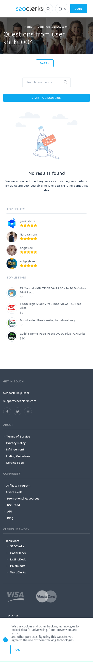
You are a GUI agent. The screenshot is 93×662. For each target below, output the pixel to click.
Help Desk (23, 393)
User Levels (14, 492)
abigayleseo (28, 261)
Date (43, 63)
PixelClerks (17, 566)
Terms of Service (18, 436)
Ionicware (12, 541)
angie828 (26, 248)
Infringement (15, 449)
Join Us (12, 616)
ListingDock (18, 559)
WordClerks (18, 572)
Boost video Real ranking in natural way (47, 320)
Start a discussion (46, 97)
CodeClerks (18, 553)
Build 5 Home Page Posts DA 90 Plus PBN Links (52, 333)
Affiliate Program (18, 485)
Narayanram (28, 234)
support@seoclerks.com (19, 401)
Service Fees (15, 462)
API (9, 511)
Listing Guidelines (18, 456)
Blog (9, 518)
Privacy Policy (16, 443)
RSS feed (13, 505)
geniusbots (27, 221)
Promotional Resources (22, 498)
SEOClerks (17, 546)
